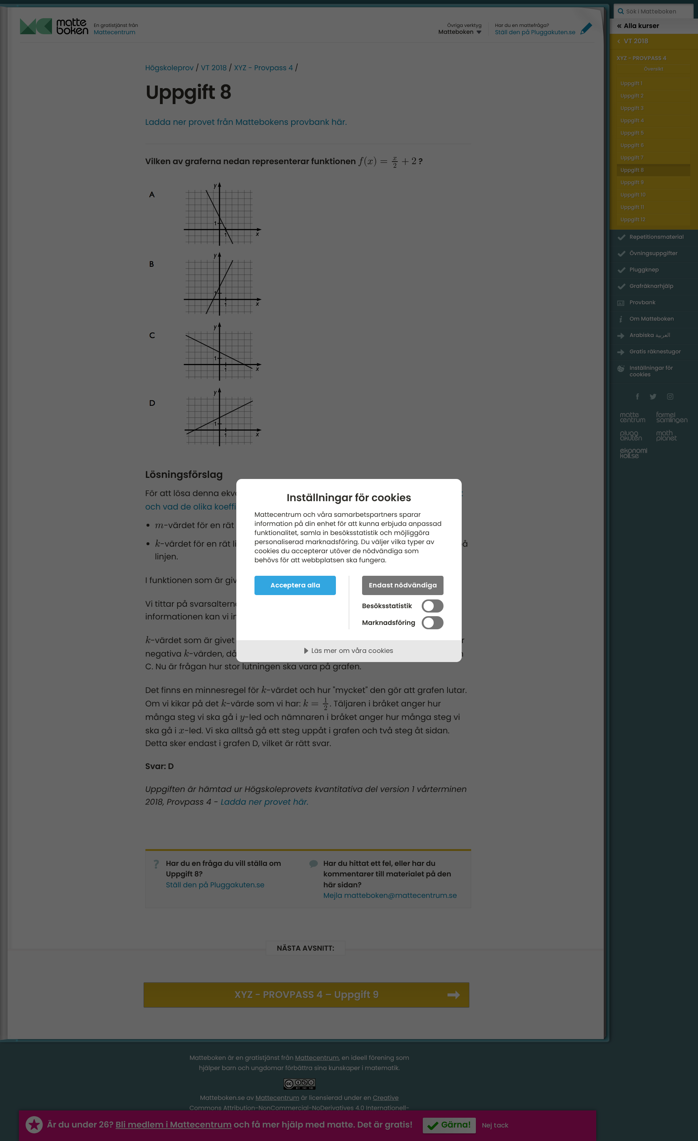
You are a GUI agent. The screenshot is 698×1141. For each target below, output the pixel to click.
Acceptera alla (295, 585)
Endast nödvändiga (403, 585)
